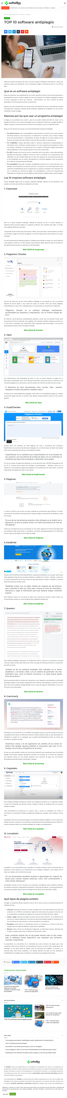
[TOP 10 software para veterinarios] (39, 1008)
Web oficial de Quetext (33, 692)
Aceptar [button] (13, 1094)
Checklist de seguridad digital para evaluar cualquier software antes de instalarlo (12, 989)
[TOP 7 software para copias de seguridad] (33, 981)
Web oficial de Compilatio (33, 894)
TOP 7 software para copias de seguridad (31, 990)
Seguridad (12, 14)
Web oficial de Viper (33, 403)
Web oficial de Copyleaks (33, 829)
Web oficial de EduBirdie (33, 604)
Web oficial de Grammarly (33, 764)
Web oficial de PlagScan (33, 538)
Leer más (5, 1094)
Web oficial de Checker (33, 330)
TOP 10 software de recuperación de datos (52, 988)
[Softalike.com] (13, 3)
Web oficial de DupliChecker (33, 474)
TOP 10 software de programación (18, 1019)
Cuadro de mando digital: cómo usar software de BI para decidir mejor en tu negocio (33, 8)
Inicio (6, 14)
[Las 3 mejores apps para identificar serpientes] (39, 1015)
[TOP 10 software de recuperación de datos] (54, 980)
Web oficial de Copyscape (33, 249)
